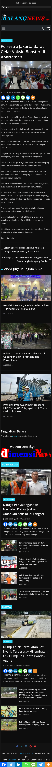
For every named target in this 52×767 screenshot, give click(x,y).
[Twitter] (8, 97)
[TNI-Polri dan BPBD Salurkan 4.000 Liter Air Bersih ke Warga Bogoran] (9, 595)
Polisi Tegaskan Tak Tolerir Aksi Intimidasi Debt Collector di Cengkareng (32, 578)
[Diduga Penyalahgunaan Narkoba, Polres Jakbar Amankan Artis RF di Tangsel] (26, 482)
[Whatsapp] (18, 97)
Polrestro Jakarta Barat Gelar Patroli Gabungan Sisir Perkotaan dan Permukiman (24, 357)
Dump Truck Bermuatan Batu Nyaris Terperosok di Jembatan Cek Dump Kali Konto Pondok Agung (25, 654)
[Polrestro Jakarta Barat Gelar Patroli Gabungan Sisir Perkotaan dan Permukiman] (26, 324)
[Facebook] (3, 97)
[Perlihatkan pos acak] (48, 28)
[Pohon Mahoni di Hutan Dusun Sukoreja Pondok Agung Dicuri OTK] (9, 725)
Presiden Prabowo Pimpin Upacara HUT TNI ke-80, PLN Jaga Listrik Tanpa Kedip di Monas (25, 408)
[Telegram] (28, 97)
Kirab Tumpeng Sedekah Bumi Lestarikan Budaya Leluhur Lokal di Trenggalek (34, 545)
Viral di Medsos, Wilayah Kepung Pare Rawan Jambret (33, 709)
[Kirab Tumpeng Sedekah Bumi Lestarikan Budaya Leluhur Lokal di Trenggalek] (9, 547)
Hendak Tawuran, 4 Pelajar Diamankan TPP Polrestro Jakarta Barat (26, 307)
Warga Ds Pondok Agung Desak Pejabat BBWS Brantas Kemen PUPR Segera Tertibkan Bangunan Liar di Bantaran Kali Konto (33, 693)
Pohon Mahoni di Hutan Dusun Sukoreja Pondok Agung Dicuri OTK (34, 723)
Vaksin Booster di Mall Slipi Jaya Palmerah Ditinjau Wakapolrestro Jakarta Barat (24, 249)
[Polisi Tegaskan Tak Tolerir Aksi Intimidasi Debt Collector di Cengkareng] (9, 579)
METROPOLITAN (6, 40)
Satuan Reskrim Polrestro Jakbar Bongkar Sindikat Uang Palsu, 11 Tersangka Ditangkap (33, 562)
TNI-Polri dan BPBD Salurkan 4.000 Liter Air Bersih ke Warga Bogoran (34, 592)
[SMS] (23, 97)
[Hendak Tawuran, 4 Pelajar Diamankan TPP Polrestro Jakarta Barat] (26, 276)
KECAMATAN (7, 641)
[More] (33, 97)
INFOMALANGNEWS (21, 92)
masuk (15, 436)
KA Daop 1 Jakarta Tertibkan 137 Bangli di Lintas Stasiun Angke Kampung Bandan (25, 259)
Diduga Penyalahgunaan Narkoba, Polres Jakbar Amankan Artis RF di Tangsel (23, 509)
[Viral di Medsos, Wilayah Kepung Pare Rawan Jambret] (9, 712)
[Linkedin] (13, 97)
